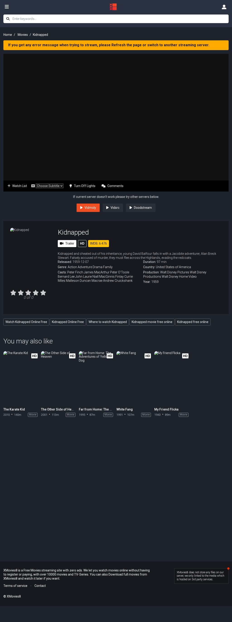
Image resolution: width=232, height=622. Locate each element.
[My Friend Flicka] (172, 378)
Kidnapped (73, 232)
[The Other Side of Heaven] (59, 378)
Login (224, 7)
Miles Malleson (68, 280)
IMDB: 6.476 (98, 243)
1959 (155, 282)
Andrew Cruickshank (118, 280)
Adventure (85, 267)
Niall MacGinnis (103, 276)
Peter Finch (75, 272)
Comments (115, 186)
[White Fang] (134, 378)
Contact (40, 586)
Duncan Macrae (91, 280)
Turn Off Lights (84, 186)
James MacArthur (96, 272)
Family (108, 267)
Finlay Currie (124, 276)
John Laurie (83, 276)
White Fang (124, 409)
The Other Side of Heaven (59, 409)
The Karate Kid (14, 409)
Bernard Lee (66, 276)
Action (72, 267)
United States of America (173, 267)
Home (7, 34)
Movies (23, 34)
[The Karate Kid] (21, 378)
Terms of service (15, 586)
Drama (97, 267)
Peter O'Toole (119, 272)
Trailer (69, 243)
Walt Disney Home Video (179, 276)
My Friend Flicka (166, 409)
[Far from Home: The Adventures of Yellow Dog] (97, 378)
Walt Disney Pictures (174, 272)
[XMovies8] (116, 6)
